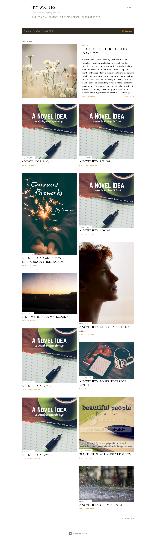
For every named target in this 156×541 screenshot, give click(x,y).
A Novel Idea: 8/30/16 (37, 161)
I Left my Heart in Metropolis (45, 317)
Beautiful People (71, 17)
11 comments (32, 320)
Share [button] (84, 96)
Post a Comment (91, 165)
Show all (127, 31)
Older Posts (127, 518)
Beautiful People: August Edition (105, 454)
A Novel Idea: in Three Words (42, 260)
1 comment (92, 96)
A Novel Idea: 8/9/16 (36, 386)
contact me (55, 17)
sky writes (43, 7)
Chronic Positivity (91, 17)
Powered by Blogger (80, 533)
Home (33, 17)
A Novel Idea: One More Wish (101, 505)
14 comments (90, 334)
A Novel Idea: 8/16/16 (94, 230)
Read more (129, 96)
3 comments (89, 389)
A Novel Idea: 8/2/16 (36, 455)
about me (43, 17)
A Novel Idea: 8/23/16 (94, 161)
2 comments (32, 265)
